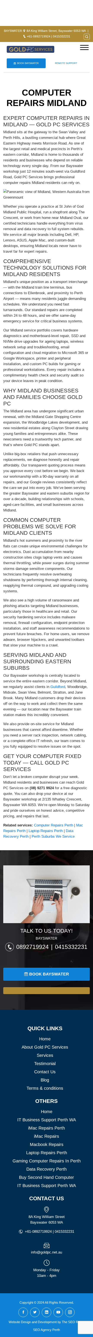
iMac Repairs (46, 1136)
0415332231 (61, 36)
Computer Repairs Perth (53, 825)
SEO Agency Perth (46, 1330)
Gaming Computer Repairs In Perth (47, 1161)
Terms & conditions (45, 1088)
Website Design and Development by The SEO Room (47, 1322)
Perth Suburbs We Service (53, 836)
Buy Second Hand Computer (46, 1177)
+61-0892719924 (38, 36)
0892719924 (33, 947)
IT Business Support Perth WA (46, 1119)
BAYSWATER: (13, 30)
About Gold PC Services (45, 1047)
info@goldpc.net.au (46, 1252)
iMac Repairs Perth (46, 1128)
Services (45, 1055)
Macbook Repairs (46, 1144)
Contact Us (45, 1071)
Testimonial (45, 1063)
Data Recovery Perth (46, 1169)
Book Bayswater (28, 63)
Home (45, 1038)
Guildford (57, 687)
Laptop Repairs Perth (46, 831)
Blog (45, 1080)
